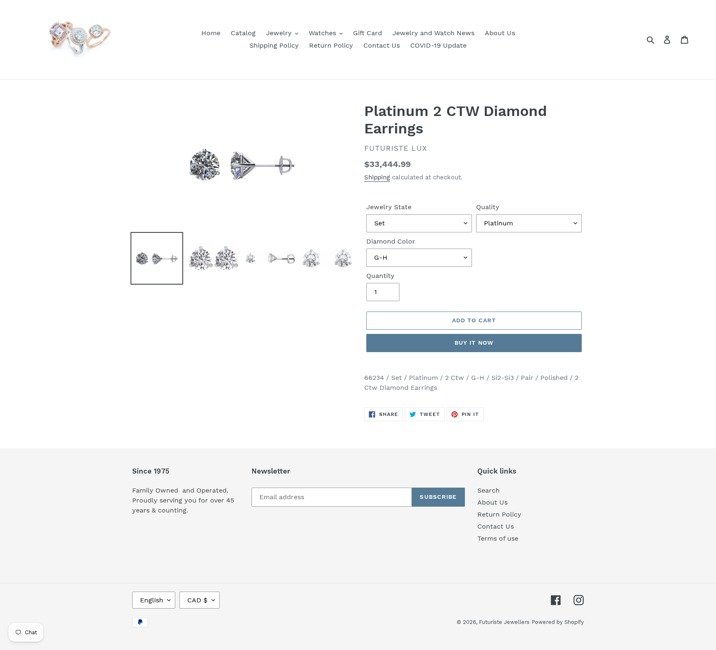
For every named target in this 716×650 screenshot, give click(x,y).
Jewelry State (388, 207)
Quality (487, 207)
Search (488, 490)
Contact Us (495, 526)
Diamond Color (390, 241)
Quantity (380, 276)
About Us (492, 502)
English (151, 600)
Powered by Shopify (558, 622)
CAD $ (197, 600)
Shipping (377, 177)
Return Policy (499, 514)
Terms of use (497, 538)
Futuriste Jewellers (504, 622)
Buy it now (474, 342)
